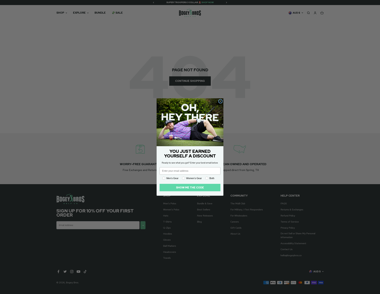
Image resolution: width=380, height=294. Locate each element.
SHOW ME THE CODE (190, 187)
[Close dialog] (220, 101)
